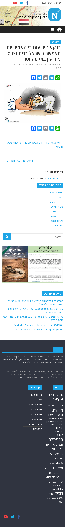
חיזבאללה (56, 439)
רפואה (51, 493)
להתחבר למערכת (52, 178)
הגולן (61, 421)
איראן (58, 400)
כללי (61, 197)
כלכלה (59, 463)
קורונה (59, 489)
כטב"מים (55, 458)
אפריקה (51, 405)
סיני (61, 477)
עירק (60, 481)
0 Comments (37, 64)
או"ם (61, 394)
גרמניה (51, 414)
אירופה (59, 405)
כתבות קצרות (57, 211)
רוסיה (59, 493)
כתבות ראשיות (57, 216)
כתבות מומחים (57, 206)
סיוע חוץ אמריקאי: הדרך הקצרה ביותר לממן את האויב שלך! (38, 329)
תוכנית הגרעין (51, 498)
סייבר (53, 473)
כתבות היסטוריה (56, 202)
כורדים (60, 458)
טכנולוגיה (52, 449)
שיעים (60, 497)
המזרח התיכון (52, 421)
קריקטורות (55, 42)
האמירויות (14, 64)
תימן (60, 501)
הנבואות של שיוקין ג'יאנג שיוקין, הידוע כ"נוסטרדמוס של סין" (38, 324)
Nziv (25, 64)
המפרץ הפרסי (57, 424)
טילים (61, 449)
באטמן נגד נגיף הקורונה (17, 160)
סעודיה (55, 477)
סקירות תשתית (56, 220)
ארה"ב (57, 410)
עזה (48, 477)
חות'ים (59, 435)
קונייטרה (49, 485)
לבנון (51, 462)
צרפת (55, 485)
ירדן (61, 454)
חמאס (59, 444)
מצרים (59, 468)
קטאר (53, 489)
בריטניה (59, 415)
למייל (22, 377)
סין (49, 473)
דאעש (60, 418)
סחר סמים (59, 473)
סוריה (49, 467)
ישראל (58, 68)
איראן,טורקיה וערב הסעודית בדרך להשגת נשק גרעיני (35, 145)
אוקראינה (52, 395)
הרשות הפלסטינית (57, 429)
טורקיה (50, 444)
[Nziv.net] (59, 29)
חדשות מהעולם (56, 192)
